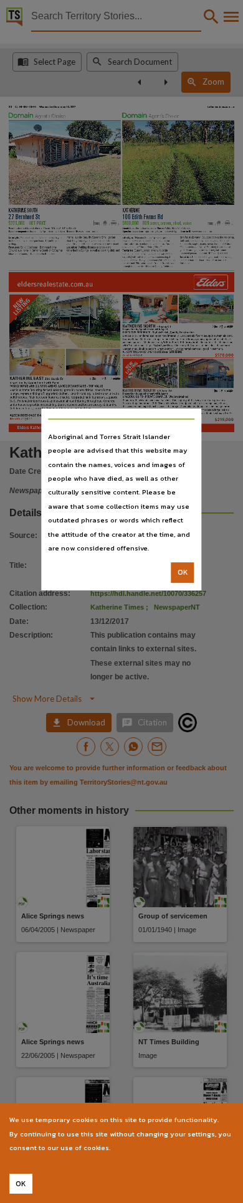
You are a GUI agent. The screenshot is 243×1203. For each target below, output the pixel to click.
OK (183, 572)
